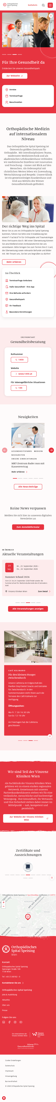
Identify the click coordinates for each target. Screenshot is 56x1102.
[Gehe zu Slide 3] (15, 54)
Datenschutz (10, 1066)
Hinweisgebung (11, 1076)
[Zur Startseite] (10, 5)
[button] (20, 740)
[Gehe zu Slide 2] (9, 54)
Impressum (9, 1071)
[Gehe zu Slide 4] (20, 54)
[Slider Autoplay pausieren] (51, 16)
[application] (28, 920)
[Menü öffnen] (50, 5)
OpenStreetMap (32, 895)
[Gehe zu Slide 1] (4, 54)
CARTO (52, 895)
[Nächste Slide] (51, 450)
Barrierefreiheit (11, 1081)
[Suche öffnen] (43, 5)
